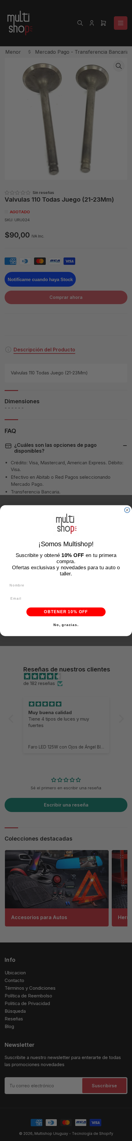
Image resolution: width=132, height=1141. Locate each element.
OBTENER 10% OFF (66, 611)
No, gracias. (66, 625)
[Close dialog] (127, 509)
